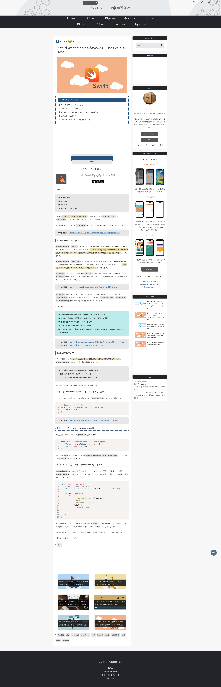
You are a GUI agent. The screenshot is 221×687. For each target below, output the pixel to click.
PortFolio (150, 140)
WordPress (132, 18)
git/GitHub (115, 635)
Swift (82, 25)
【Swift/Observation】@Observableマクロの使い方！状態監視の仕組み (94, 233)
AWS (103, 25)
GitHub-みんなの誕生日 (150, 281)
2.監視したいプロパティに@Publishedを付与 (149, 392)
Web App (142, 25)
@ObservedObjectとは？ (143, 381)
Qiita (112, 678)
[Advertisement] (92, 139)
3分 (74, 41)
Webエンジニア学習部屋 (110, 7)
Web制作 (61, 635)
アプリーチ (101, 177)
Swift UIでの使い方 (140, 384)
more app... (149, 269)
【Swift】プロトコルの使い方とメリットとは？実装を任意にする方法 (93, 420)
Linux (58, 640)
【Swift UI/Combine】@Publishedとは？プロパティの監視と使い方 (93, 287)
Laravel (100, 635)
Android (122, 25)
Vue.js (107, 635)
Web (73, 18)
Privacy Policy (111, 671)
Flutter (152, 19)
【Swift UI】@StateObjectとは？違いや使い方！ (86, 345)
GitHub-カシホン (150, 287)
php (67, 635)
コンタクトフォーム (150, 134)
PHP (92, 18)
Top (111, 668)
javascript (112, 18)
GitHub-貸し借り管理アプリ (150, 284)
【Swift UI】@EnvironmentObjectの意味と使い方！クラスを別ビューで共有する (97, 342)
